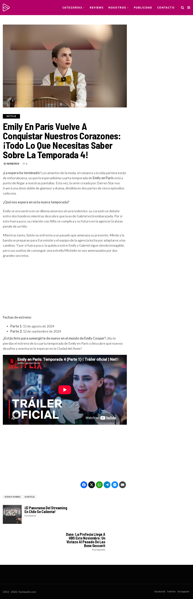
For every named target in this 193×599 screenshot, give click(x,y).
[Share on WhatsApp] (99, 484)
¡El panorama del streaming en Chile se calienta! (46, 511)
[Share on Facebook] (83, 484)
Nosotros (117, 7)
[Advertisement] (65, 288)
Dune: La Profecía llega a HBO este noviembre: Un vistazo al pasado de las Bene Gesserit (85, 541)
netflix (30, 497)
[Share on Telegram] (107, 484)
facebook (159, 591)
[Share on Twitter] (91, 484)
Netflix (11, 116)
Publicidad (143, 7)
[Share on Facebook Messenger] (114, 484)
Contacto (166, 7)
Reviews (96, 7)
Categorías (72, 7)
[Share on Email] (122, 484)
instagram (183, 591)
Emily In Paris (13, 497)
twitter (171, 591)
